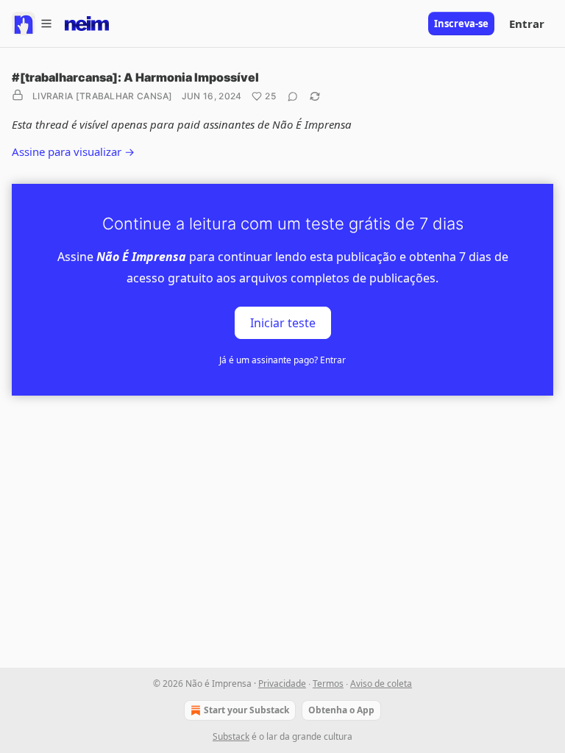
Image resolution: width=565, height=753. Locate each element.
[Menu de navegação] (32, 23)
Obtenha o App (341, 710)
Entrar (526, 23)
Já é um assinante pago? (282, 360)
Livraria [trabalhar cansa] (102, 95)
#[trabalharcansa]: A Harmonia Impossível (135, 77)
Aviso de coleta (381, 683)
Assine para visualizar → (73, 151)
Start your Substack (246, 710)
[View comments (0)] (292, 96)
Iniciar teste (283, 322)
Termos (328, 683)
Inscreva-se (461, 23)
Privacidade (282, 683)
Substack (231, 736)
